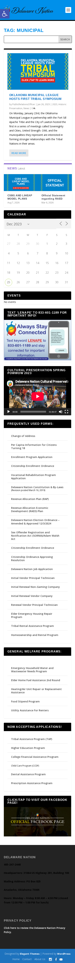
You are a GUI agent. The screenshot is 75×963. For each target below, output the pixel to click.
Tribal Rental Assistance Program (33, 626)
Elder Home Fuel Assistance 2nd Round (35, 680)
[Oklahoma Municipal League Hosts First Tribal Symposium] (37, 71)
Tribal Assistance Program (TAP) (31, 739)
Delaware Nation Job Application (32, 569)
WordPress (63, 953)
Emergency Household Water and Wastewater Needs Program (32, 669)
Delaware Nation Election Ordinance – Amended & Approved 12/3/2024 (35, 521)
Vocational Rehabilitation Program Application (33, 476)
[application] (37, 396)
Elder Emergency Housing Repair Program (31, 615)
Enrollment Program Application (31, 457)
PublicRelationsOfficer (23, 104)
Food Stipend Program (25, 701)
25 (8, 282)
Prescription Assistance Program (31, 783)
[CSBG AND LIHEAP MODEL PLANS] (21, 182)
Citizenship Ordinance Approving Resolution (32, 558)
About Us (39, 959)
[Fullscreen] (66, 411)
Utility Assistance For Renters (30, 710)
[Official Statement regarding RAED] (55, 182)
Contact (27, 959)
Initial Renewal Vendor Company (32, 596)
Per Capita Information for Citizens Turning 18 (34, 446)
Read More (18, 153)
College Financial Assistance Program (34, 757)
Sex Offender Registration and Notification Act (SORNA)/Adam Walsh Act (35, 536)
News (26, 108)
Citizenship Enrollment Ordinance (32, 466)
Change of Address (23, 436)
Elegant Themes (30, 953)
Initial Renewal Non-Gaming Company (35, 587)
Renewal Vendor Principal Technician (34, 605)
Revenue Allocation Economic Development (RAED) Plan (29, 509)
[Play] (8, 411)
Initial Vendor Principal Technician (33, 578)
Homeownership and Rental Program (34, 635)
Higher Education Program (28, 748)
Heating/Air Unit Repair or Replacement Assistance (36, 690)
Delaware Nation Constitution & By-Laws (37, 487)
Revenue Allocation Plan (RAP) (30, 499)
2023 (54, 104)
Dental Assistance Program (28, 774)
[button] (4, 14)
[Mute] (60, 411)
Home (16, 959)
